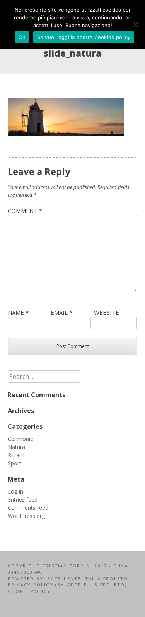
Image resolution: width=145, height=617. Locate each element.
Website (106, 312)
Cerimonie (20, 438)
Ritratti (16, 455)
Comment (25, 210)
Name (18, 312)
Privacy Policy (31, 585)
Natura (16, 447)
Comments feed (28, 507)
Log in (15, 491)
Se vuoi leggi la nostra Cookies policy (84, 37)
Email (61, 312)
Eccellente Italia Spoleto (86, 578)
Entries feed (23, 499)
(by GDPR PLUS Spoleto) (91, 585)
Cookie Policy (29, 591)
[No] (135, 24)
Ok (22, 37)
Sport (14, 463)
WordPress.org (26, 515)
